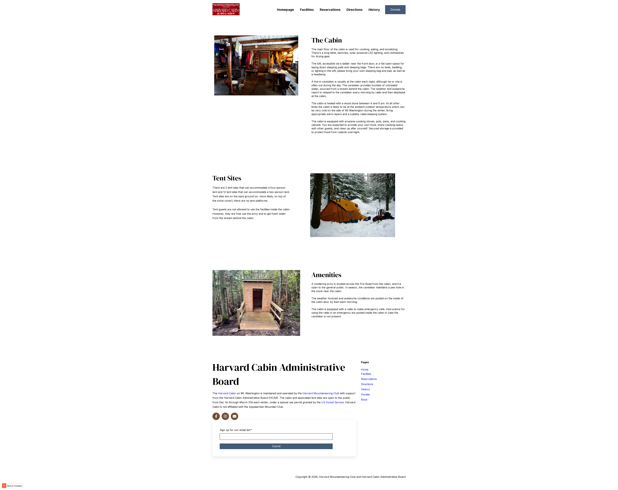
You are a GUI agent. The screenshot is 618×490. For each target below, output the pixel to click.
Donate (395, 9)
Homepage (285, 10)
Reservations (330, 10)
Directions (354, 10)
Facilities (307, 10)
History (374, 10)
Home (364, 369)
